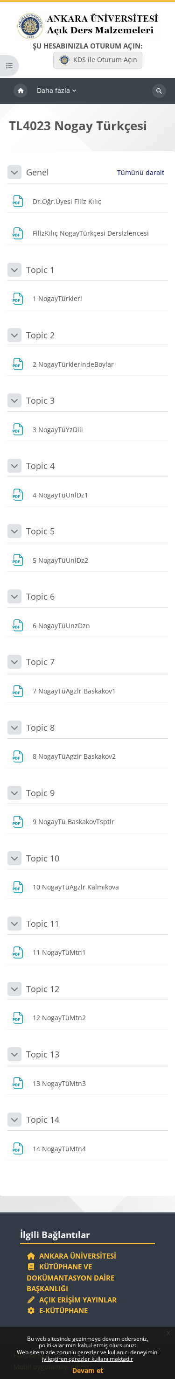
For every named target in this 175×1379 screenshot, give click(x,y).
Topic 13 (42, 1054)
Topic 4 (40, 465)
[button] (14, 172)
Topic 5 (40, 531)
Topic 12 (42, 988)
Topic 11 (42, 923)
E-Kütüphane (61, 1310)
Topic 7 (40, 661)
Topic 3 (40, 400)
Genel (37, 172)
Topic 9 (40, 792)
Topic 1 (40, 269)
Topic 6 (40, 596)
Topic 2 (40, 335)
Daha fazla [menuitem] (53, 90)
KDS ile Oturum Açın (105, 59)
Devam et (87, 1370)
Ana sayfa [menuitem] (20, 91)
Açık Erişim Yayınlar (77, 1299)
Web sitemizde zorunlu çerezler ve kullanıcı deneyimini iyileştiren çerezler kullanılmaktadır (88, 1355)
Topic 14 (42, 1119)
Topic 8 (40, 727)
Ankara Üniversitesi (75, 1255)
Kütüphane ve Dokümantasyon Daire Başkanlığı (70, 1277)
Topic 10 (42, 858)
